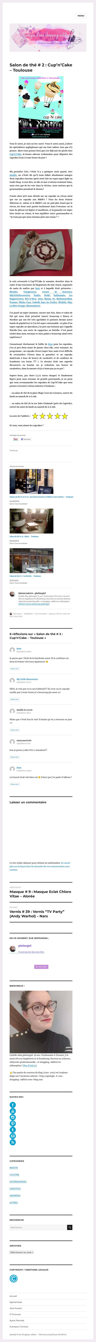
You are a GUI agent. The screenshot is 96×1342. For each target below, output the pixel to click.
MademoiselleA (64, 299)
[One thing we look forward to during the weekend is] (28, 959)
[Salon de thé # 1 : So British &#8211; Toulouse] (42, 560)
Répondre (15, 669)
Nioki (47, 295)
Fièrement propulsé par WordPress (52, 1335)
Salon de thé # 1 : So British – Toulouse (25, 576)
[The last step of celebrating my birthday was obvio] (66, 959)
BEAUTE (14, 1167)
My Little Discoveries (27, 679)
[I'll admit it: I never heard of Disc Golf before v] (15, 959)
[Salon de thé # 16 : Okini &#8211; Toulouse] (42, 521)
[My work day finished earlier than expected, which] (54, 959)
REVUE (59, 614)
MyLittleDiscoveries (20, 295)
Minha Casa (25, 302)
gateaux (52, 614)
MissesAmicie (33, 305)
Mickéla (62, 302)
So (53, 299)
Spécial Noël (16, 1302)
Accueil (13, 1296)
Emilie (37, 295)
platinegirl (17, 614)
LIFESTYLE (15, 1188)
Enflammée (59, 295)
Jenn (40, 299)
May (70, 302)
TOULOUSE (17, 616)
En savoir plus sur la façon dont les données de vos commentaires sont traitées (40, 866)
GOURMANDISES (18, 1181)
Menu (81, 16)
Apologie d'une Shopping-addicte (23, 1335)
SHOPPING (15, 1195)
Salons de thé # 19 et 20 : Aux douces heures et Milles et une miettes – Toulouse (41, 497)
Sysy (37, 288)
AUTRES (14, 1202)
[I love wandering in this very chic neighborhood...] (41, 959)
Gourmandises (41, 614)
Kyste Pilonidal (17, 1320)
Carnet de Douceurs (57, 292)
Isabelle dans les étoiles (44, 302)
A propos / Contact (19, 1326)
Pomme (13, 302)
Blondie (13, 292)
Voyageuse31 (30, 292)
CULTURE (14, 1174)
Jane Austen (16, 1308)
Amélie (13, 175)
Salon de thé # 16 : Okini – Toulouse (24, 537)
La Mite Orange (17, 305)
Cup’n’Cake (15, 154)
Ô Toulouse (15, 1314)
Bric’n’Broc (30, 299)
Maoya (47, 299)
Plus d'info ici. (30, 1065)
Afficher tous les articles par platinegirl (33, 604)
